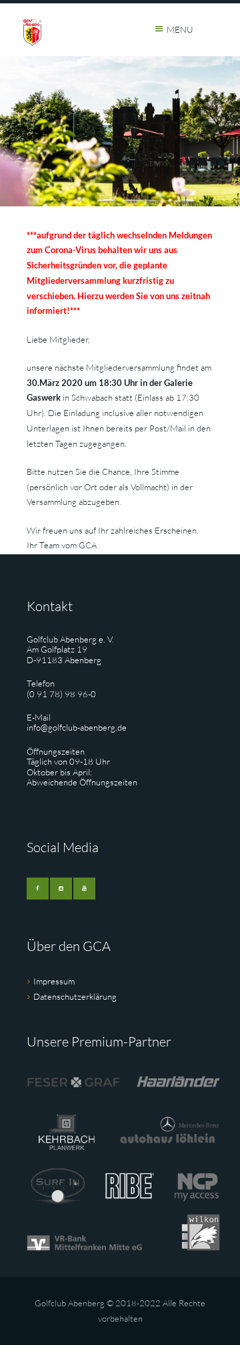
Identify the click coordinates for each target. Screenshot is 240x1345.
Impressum (54, 981)
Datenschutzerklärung (75, 996)
